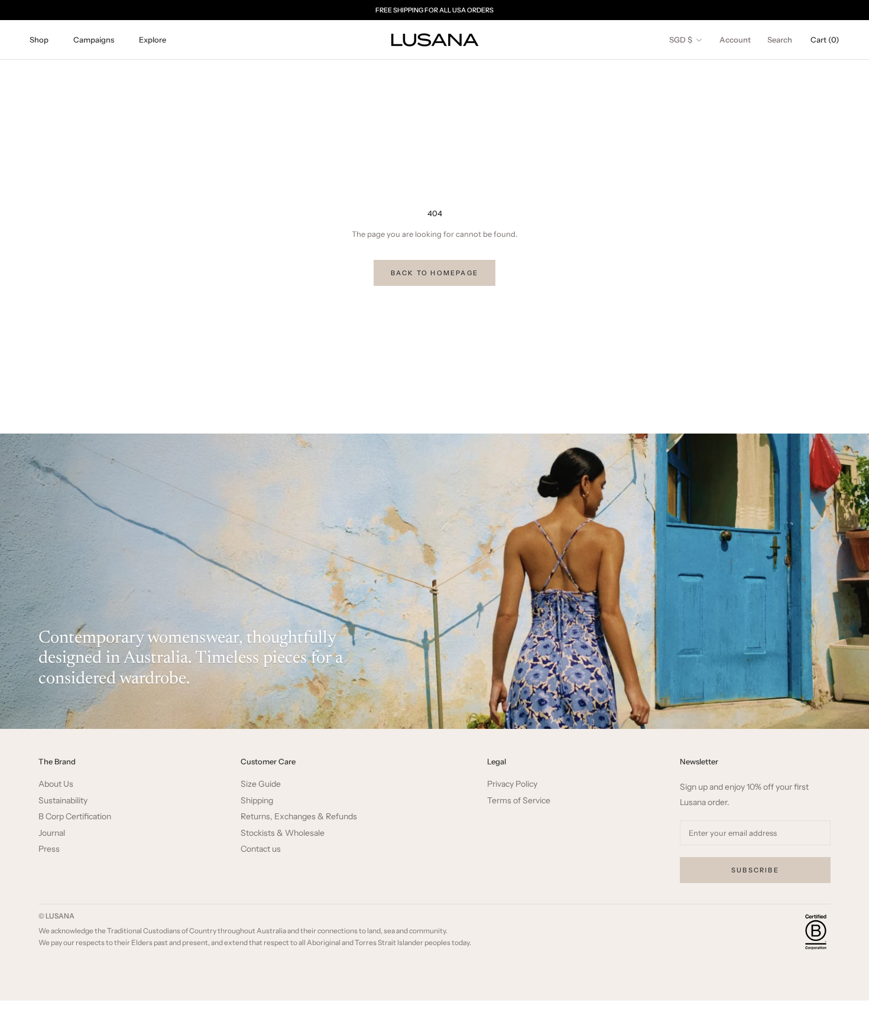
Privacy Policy (512, 784)
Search (779, 39)
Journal (51, 833)
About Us (55, 784)
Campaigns (93, 39)
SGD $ (680, 39)
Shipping (257, 800)
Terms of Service (518, 800)
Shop (39, 39)
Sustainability (62, 800)
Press (49, 849)
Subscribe (755, 870)
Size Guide (261, 784)
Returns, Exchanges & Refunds (299, 816)
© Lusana (56, 915)
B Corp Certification (74, 816)
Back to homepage (434, 273)
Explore (152, 39)
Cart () (824, 39)
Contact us (261, 849)
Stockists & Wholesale (283, 833)
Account (735, 39)
